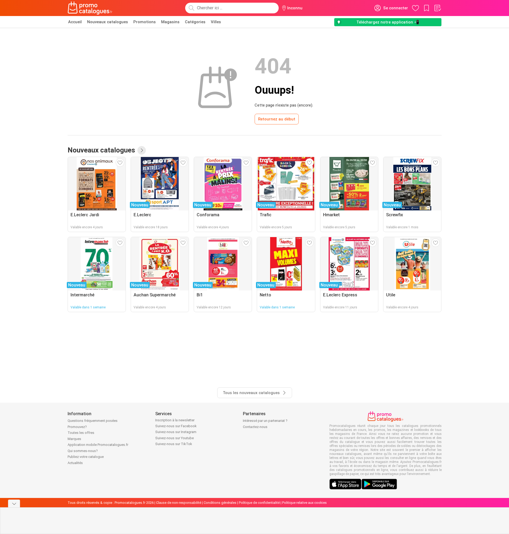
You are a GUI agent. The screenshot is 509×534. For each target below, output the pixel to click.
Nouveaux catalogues (107, 21)
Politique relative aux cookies (304, 503)
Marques (74, 439)
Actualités (75, 463)
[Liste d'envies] (437, 8)
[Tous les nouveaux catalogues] (141, 150)
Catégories (195, 21)
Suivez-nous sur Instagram (175, 432)
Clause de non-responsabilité (178, 503)
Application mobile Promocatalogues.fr (98, 445)
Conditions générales (220, 503)
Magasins (170, 21)
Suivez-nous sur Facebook (176, 426)
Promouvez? (77, 427)
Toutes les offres (81, 433)
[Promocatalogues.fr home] (90, 8)
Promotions (144, 21)
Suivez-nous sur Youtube (174, 438)
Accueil (75, 21)
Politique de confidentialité (259, 503)
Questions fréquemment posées (93, 421)
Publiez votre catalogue (86, 457)
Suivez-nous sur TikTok (173, 444)
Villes (216, 21)
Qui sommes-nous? (83, 451)
